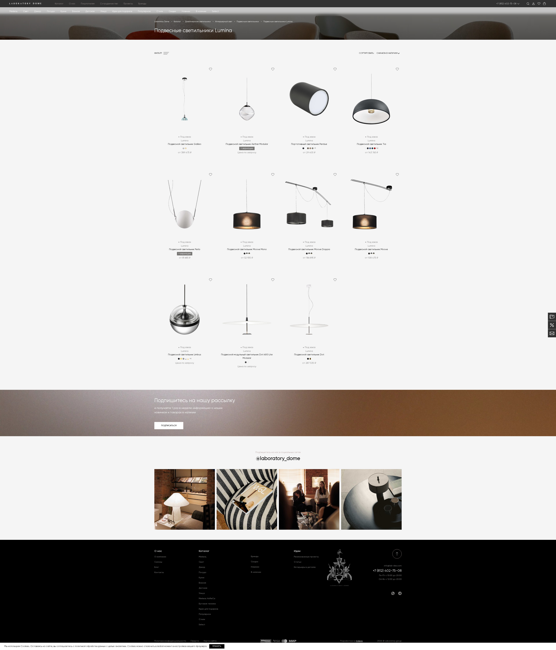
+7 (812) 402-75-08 (506, 4)
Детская (90, 11)
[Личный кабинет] (533, 3)
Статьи (297, 562)
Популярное (205, 614)
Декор (37, 11)
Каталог (204, 551)
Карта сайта (210, 641)
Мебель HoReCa (207, 599)
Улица (103, 11)
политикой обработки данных (90, 646)
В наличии (201, 11)
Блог (156, 567)
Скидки (172, 11)
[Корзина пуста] (544, 3)
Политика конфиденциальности (170, 641)
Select (215, 11)
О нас (158, 551)
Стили (202, 619)
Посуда (51, 11)
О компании (160, 557)
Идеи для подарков (122, 11)
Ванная (76, 11)
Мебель (13, 11)
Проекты (128, 4)
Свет (26, 11)
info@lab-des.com (393, 566)
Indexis (359, 641)
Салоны (158, 562)
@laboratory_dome (278, 458)
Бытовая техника (207, 604)
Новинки (186, 11)
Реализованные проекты (306, 557)
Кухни (63, 11)
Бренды (142, 4)
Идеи (297, 551)
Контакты (159, 572)
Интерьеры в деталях (305, 567)
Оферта (194, 641)
